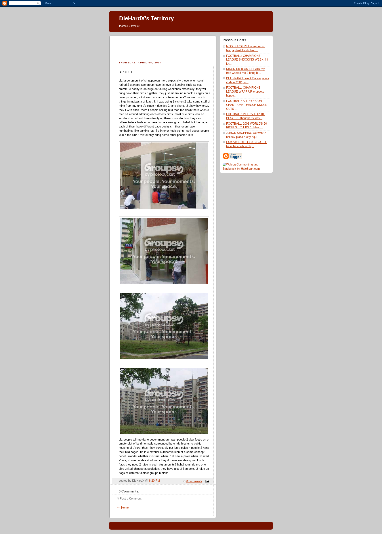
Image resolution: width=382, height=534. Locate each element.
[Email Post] (206, 481)
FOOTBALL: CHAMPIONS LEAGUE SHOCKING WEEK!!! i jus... (247, 59)
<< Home (123, 507)
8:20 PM (154, 480)
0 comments (194, 481)
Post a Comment (130, 498)
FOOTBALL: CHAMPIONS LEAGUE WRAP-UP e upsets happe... (245, 91)
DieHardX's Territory (146, 18)
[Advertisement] (163, 48)
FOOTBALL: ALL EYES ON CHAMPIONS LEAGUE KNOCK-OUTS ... (247, 104)
